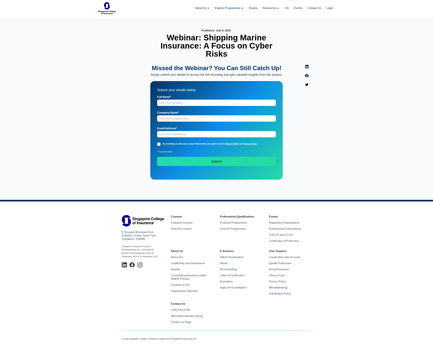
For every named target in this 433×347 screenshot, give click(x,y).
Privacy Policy (232, 144)
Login (329, 8)
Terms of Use (250, 144)
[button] (202, 8)
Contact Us (314, 8)
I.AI (287, 8)
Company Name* (168, 112)
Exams (253, 8)
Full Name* (164, 96)
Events (298, 8)
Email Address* (167, 128)
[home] (107, 8)
